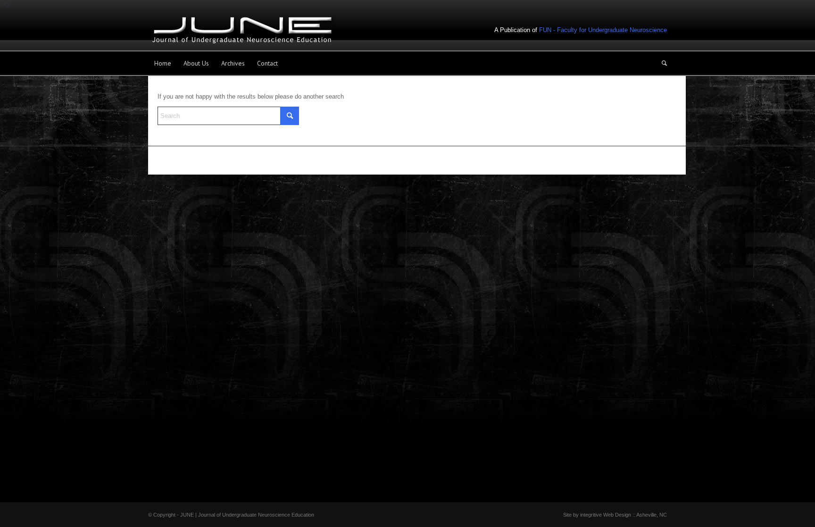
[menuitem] (162, 63)
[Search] (661, 63)
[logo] (242, 30)
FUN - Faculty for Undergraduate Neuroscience (603, 29)
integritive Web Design (605, 515)
